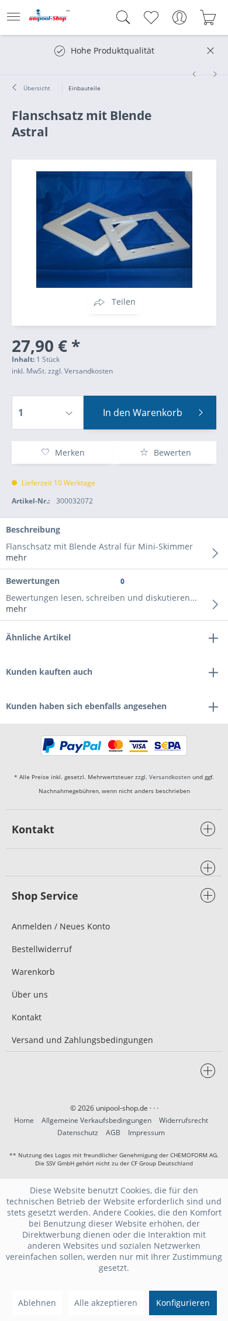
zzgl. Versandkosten (80, 371)
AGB (113, 1132)
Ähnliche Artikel (38, 637)
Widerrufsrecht (183, 1120)
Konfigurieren (183, 1302)
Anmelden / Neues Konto (61, 926)
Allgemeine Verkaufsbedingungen (96, 1120)
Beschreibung (33, 529)
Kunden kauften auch (49, 671)
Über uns (30, 994)
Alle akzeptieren (105, 1302)
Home (24, 1120)
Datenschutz (77, 1132)
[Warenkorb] (208, 17)
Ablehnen (37, 1302)
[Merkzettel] (150, 17)
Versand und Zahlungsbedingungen (82, 1039)
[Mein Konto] (179, 17)
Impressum (146, 1132)
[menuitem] (17, 17)
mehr (16, 557)
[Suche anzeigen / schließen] (120, 17)
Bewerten (171, 452)
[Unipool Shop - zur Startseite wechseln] (49, 19)
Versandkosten (170, 777)
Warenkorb (33, 971)
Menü (17, 17)
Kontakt (27, 1017)
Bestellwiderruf (42, 948)
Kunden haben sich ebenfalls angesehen (86, 705)
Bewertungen (33, 580)
